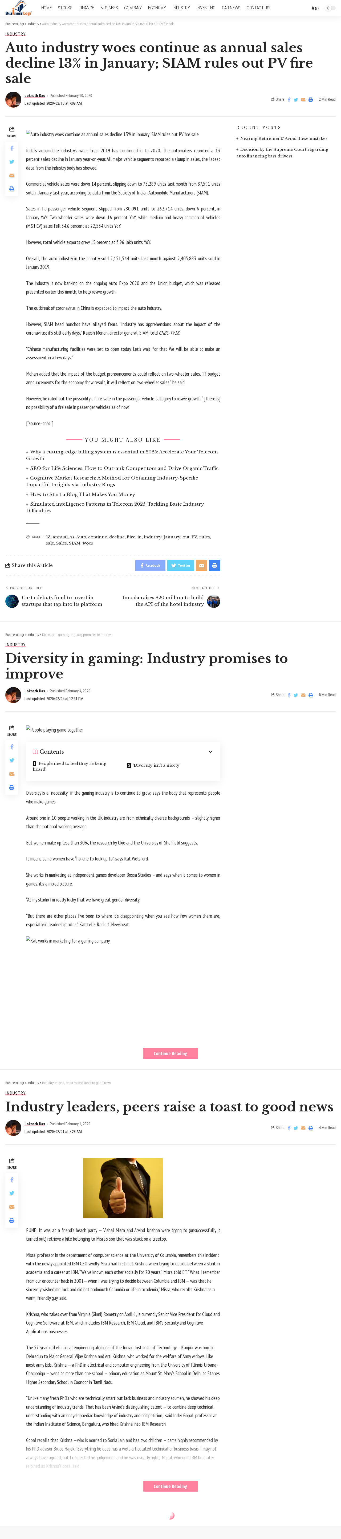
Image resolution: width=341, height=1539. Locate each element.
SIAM (74, 543)
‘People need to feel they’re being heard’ (69, 766)
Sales (61, 543)
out (185, 536)
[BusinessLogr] (19, 8)
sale (50, 543)
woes (88, 543)
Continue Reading (171, 1053)
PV (194, 536)
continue (97, 536)
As (72, 536)
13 (48, 536)
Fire (131, 536)
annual (60, 536)
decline (117, 536)
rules (204, 536)
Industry (15, 34)
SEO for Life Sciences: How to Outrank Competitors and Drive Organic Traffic (124, 468)
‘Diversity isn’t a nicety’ (156, 765)
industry (152, 536)
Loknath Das (35, 95)
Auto (81, 536)
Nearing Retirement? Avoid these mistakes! (284, 138)
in (139, 536)
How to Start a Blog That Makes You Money (82, 494)
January (172, 536)
